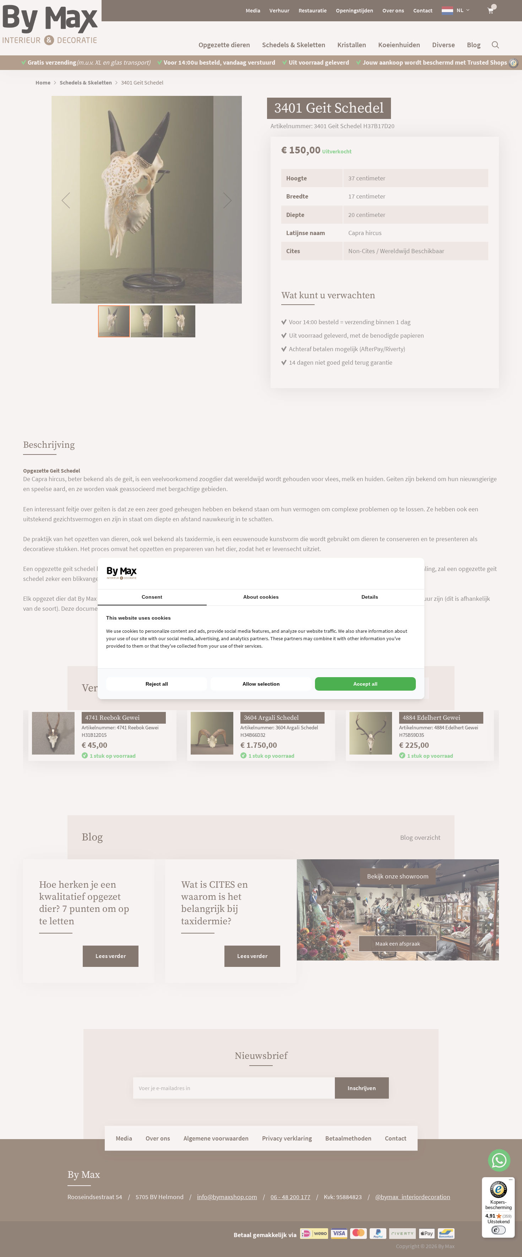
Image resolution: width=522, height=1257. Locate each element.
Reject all (157, 684)
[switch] (498, 1230)
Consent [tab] (152, 597)
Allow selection (261, 684)
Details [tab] (369, 597)
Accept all (365, 684)
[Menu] (510, 1181)
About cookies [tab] (261, 597)
